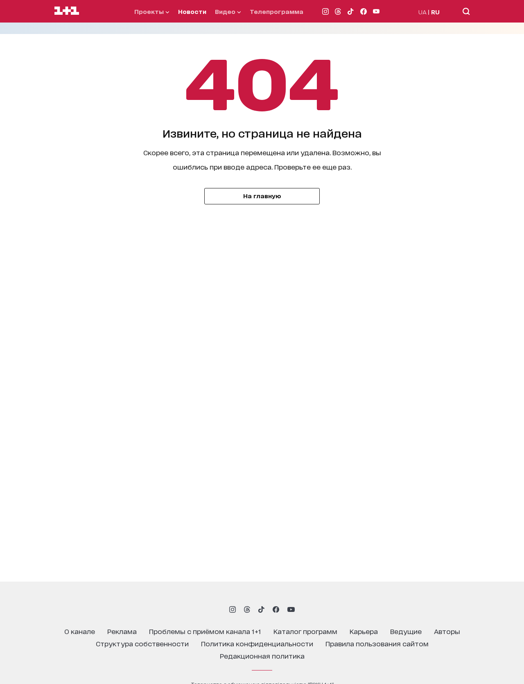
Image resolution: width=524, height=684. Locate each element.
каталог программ (305, 631)
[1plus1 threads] (247, 609)
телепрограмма (276, 11)
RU (435, 11)
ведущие (406, 631)
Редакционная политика (262, 655)
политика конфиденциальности (257, 643)
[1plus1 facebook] (276, 609)
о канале (79, 631)
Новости (192, 11)
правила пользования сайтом (377, 643)
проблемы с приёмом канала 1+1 (205, 631)
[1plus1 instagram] (232, 609)
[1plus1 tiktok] (261, 609)
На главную (262, 195)
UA (422, 11)
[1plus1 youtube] (291, 609)
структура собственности (142, 643)
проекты (149, 11)
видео (226, 11)
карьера (364, 631)
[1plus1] (66, 11)
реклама (122, 631)
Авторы (447, 631)
